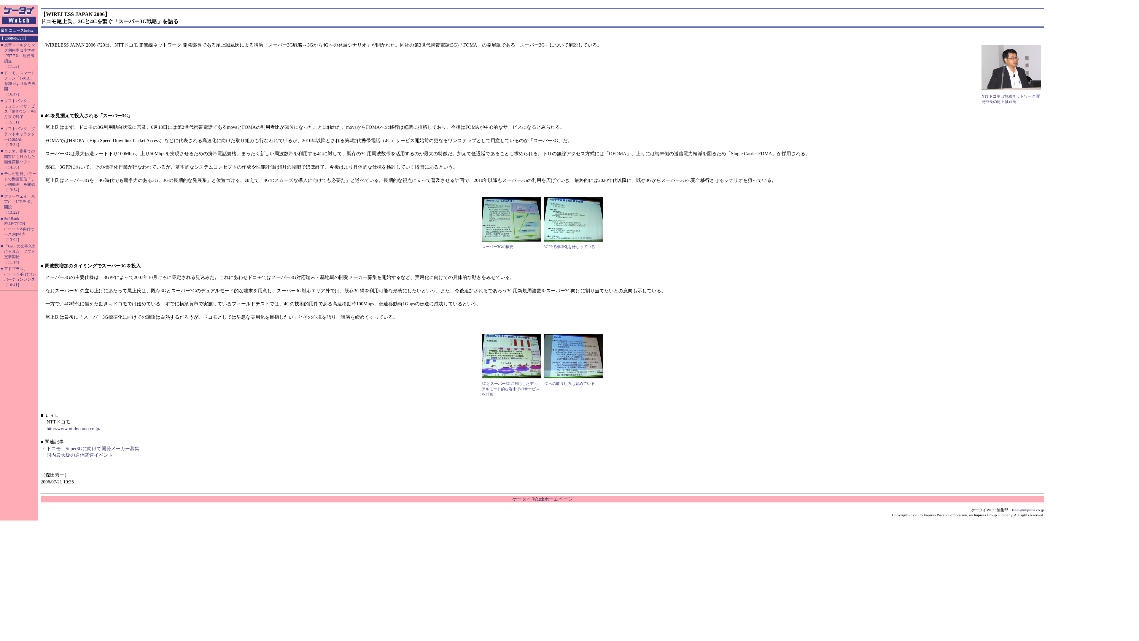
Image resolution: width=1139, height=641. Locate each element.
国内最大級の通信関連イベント (80, 455)
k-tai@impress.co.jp (1028, 510)
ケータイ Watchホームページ (542, 499)
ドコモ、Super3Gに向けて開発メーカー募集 (93, 448)
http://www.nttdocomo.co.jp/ (73, 428)
